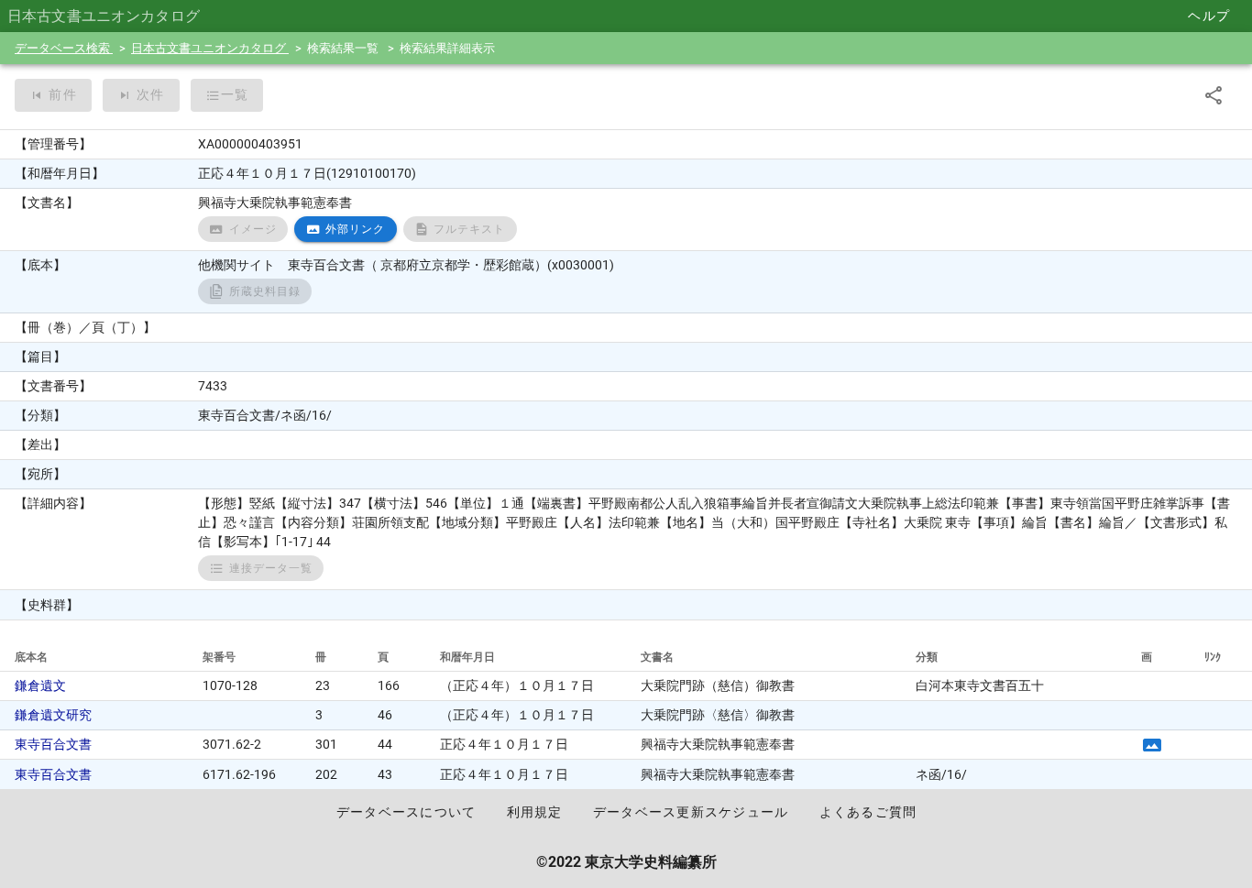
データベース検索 (64, 48)
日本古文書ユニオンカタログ (210, 48)
